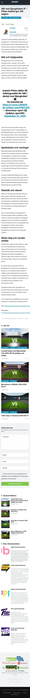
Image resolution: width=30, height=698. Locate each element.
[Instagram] (15, 681)
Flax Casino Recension (17, 609)
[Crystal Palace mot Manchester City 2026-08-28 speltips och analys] (15, 338)
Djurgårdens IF (13, 318)
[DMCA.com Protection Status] (11, 660)
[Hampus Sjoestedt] (5, 34)
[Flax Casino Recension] (5, 616)
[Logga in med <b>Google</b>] (27, 2)
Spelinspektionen (15, 694)
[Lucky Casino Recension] (5, 572)
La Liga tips (13, 381)
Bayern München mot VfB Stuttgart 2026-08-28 (18, 532)
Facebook (22, 306)
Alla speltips (5, 17)
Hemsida (10, 306)
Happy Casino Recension (18, 589)
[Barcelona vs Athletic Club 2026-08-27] (15, 372)
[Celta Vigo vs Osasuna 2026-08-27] (15, 403)
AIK (3, 318)
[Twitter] (27, 30)
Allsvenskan (7, 318)
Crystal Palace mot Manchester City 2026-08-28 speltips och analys (13, 353)
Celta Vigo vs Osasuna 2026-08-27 (15, 416)
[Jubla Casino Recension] (5, 554)
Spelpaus (25, 692)
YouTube (27, 313)
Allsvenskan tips (15, 17)
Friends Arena (20, 318)
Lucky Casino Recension (18, 565)
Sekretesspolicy (17, 692)
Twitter (6, 306)
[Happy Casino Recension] (5, 596)
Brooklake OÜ (25, 690)
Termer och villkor (7, 692)
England (13, 347)
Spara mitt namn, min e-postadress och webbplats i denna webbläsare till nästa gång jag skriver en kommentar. (14, 476)
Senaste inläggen (10, 24)
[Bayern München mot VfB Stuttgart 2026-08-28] (5, 538)
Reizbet (15, 2)
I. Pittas (26, 318)
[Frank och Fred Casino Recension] (5, 635)
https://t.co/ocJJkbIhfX (15, 104)
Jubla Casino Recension (18, 547)
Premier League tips (21, 347)
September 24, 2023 (15, 116)
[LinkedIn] (20, 681)
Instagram (16, 306)
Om (3, 24)
